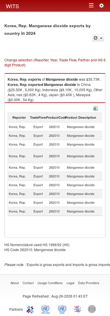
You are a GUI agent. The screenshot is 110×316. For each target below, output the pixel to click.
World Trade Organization (78, 309)
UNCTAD (47, 309)
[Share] (98, 38)
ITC (31, 309)
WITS (12, 6)
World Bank (93, 309)
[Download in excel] (95, 107)
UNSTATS (62, 309)
